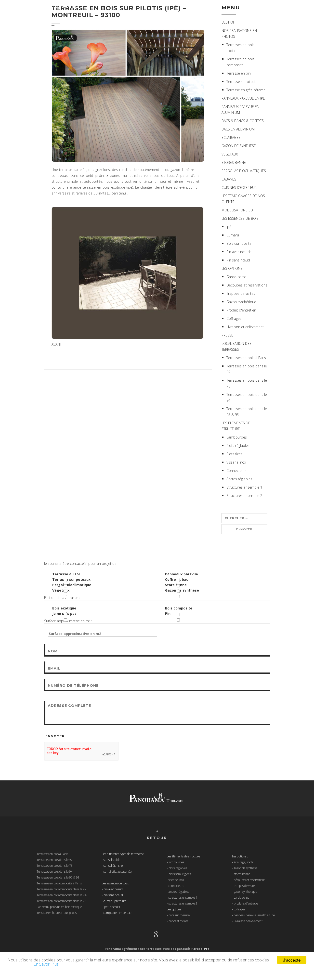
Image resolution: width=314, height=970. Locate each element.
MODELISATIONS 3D (237, 210)
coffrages (239, 909)
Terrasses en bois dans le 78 (55, 865)
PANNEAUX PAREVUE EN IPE (243, 98)
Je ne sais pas (64, 613)
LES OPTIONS (232, 268)
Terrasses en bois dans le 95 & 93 (58, 877)
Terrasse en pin (238, 73)
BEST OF (228, 22)
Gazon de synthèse (182, 590)
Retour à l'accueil (282, 6)
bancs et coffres (178, 921)
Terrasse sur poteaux (71, 579)
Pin (167, 613)
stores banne (242, 874)
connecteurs (176, 886)
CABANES (229, 179)
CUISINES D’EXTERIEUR (239, 187)
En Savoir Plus (46, 964)
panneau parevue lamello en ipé (254, 915)
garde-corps (241, 897)
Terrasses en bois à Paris (246, 357)
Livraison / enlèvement (248, 921)
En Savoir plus (20, 964)
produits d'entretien (247, 903)
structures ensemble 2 (183, 903)
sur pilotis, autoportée (117, 871)
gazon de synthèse (245, 868)
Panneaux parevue (181, 574)
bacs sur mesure (179, 915)
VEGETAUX (230, 154)
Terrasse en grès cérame (245, 90)
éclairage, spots (243, 862)
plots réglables (178, 868)
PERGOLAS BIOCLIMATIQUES (244, 170)
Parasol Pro (200, 949)
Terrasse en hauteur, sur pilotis (57, 913)
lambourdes (176, 862)
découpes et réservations (249, 880)
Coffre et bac (176, 579)
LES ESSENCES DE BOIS (240, 218)
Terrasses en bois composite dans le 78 (61, 901)
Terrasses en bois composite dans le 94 (61, 895)
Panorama (43, 6)
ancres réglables (179, 891)
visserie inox (176, 880)
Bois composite (178, 608)
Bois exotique (64, 608)
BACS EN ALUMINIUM (238, 129)
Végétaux (60, 590)
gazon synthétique (245, 891)
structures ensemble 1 (183, 897)
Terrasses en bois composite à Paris (59, 883)
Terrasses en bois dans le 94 (55, 871)
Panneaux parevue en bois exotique (59, 907)
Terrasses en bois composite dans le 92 (61, 889)
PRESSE (227, 335)
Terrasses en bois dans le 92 (55, 860)
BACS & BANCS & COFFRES (243, 120)
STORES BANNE (234, 162)
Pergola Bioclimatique (71, 584)
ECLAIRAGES (231, 137)
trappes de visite (244, 886)
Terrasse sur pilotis (241, 81)
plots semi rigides (180, 874)
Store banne (176, 584)
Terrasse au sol (66, 574)
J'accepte (292, 960)
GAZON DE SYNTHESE (239, 145)
